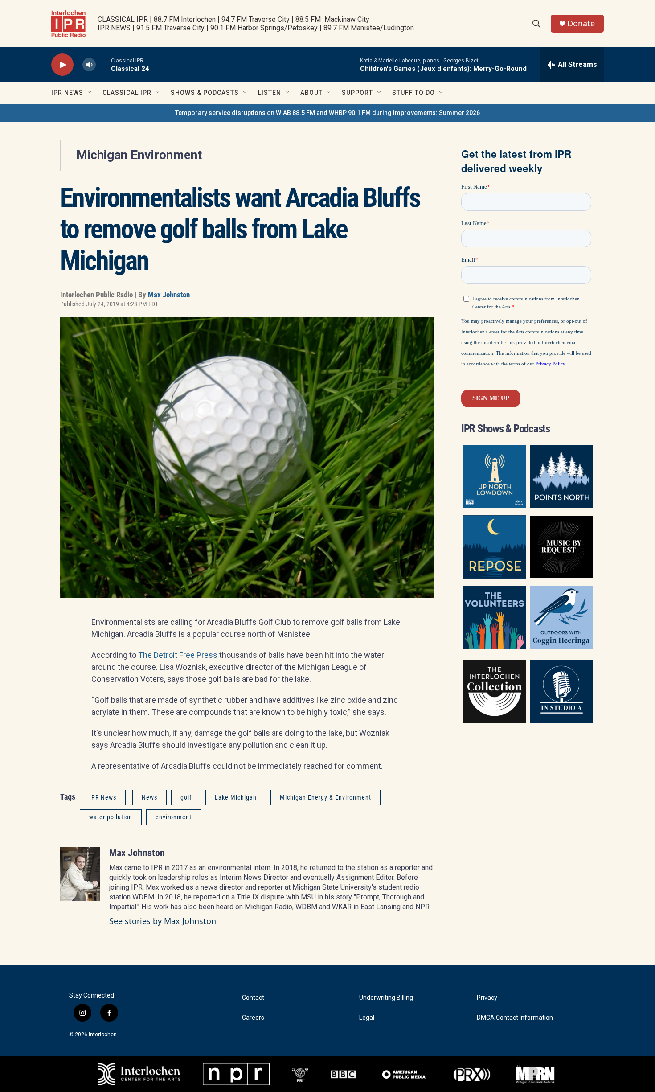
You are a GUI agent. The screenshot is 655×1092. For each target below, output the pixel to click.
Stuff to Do (413, 92)
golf (186, 797)
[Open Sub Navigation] (90, 92)
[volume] (89, 65)
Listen (269, 92)
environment (174, 817)
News (149, 797)
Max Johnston (169, 294)
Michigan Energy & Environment (325, 797)
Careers (253, 1017)
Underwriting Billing (386, 997)
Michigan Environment (139, 155)
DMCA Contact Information (515, 1017)
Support (357, 92)
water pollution (110, 817)
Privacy (487, 997)
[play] (62, 65)
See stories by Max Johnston (162, 920)
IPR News (67, 92)
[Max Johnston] (80, 874)
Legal (366, 1017)
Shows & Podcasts (205, 92)
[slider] (103, 64)
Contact (253, 997)
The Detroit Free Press (177, 655)
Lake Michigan (236, 797)
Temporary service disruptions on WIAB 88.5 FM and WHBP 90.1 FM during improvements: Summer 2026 (327, 112)
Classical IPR (126, 92)
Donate (581, 23)
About (311, 92)
